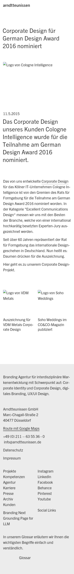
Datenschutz (13, 450)
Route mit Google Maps (21, 428)
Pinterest (45, 493)
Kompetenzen (14, 476)
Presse (8, 493)
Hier (6, 264)
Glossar (25, 557)
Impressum (12, 458)
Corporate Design (55, 181)
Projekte (9, 471)
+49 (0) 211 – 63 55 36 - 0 (24, 436)
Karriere (9, 487)
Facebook (45, 482)
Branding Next (14, 512)
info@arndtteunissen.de (22, 441)
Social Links (47, 510)
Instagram (45, 471)
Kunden (9, 504)
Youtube (44, 499)
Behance (45, 487)
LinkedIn (44, 476)
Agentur (9, 482)
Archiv (8, 499)
